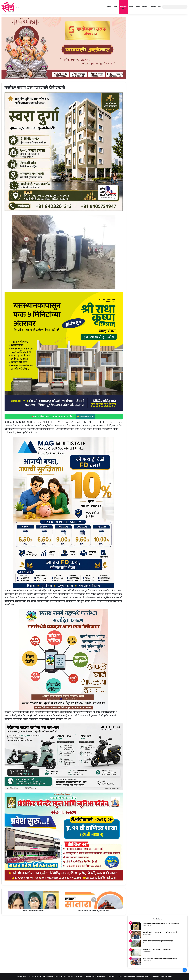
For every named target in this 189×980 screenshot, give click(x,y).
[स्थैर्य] (10, 7)
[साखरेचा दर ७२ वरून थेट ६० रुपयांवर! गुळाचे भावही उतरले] (136, 952)
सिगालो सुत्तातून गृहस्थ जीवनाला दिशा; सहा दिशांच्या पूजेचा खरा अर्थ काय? (160, 958)
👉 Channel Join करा (85, 416)
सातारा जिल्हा (123, 7)
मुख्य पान (109, 7)
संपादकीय (144, 7)
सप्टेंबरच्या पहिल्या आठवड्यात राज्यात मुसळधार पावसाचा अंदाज (158, 941)
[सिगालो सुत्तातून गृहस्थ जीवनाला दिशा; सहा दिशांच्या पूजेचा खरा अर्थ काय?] (136, 961)
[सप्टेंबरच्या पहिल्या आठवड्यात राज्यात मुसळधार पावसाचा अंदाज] (136, 943)
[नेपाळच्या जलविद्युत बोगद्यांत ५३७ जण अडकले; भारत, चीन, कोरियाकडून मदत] (136, 926)
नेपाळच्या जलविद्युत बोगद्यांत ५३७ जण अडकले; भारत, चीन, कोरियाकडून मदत (161, 923)
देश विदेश (153, 7)
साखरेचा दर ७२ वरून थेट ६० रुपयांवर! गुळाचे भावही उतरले (157, 950)
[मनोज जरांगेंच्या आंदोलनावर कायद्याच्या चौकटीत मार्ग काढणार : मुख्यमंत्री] (136, 935)
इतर (159, 7)
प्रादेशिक (138, 7)
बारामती (131, 7)
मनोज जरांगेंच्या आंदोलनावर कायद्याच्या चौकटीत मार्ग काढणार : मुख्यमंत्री (160, 932)
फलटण (115, 7)
